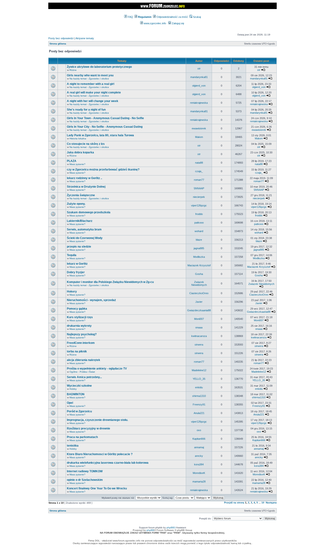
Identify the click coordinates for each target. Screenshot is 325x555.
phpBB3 (171, 527)
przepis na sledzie (79, 246)
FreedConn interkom (81, 343)
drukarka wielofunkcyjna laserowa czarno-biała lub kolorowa (107, 462)
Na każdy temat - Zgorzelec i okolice (89, 78)
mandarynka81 (199, 77)
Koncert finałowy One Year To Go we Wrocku (97, 488)
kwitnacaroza (199, 336)
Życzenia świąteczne (81, 195)
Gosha (199, 274)
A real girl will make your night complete (94, 92)
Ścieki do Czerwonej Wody (85, 238)
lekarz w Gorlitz (77, 263)
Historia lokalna (77, 138)
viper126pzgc (199, 205)
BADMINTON (75, 394)
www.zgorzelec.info (154, 23)
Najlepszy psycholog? (82, 334)
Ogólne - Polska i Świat (82, 371)
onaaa (198, 327)
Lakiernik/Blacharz (79, 221)
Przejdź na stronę (234, 502)
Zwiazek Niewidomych (199, 283)
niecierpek (199, 196)
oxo (199, 430)
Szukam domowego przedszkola (88, 212)
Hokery (72, 291)
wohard (199, 231)
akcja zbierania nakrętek (83, 360)
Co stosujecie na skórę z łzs (86, 144)
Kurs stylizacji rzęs (80, 317)
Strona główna (57, 43)
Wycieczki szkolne (79, 385)
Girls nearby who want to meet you (90, 75)
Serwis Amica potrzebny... (84, 377)
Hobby (73, 389)
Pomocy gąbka (77, 308)
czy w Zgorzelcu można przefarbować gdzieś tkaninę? (103, 169)
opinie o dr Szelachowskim (85, 480)
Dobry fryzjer (76, 272)
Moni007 (199, 318)
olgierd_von (199, 85)
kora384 (199, 464)
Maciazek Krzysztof (199, 265)
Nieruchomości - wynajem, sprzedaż (91, 300)
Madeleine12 (199, 370)
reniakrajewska (199, 102)
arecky (199, 455)
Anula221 (199, 413)
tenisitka (73, 445)
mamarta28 (199, 481)
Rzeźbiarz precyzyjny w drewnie (88, 428)
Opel (70, 402)
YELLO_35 (199, 378)
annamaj (199, 447)
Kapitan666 (198, 438)
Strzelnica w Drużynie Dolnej (86, 186)
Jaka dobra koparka (80, 152)
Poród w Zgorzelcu (79, 411)
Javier (198, 301)
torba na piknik (77, 351)
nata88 (199, 162)
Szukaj (196, 16)
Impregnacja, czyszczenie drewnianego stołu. (97, 420)
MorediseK (199, 473)
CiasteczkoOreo (198, 293)
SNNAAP (199, 188)
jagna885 (199, 248)
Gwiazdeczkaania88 (199, 310)
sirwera (199, 344)
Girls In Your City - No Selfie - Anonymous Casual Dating (105, 126)
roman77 (199, 179)
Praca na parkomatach (82, 437)
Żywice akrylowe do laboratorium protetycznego (99, 66)
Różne (73, 70)
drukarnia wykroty (79, 325)
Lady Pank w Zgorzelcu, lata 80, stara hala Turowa (100, 135)
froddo (199, 214)
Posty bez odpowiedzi (61, 38)
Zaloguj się (177, 23)
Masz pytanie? (77, 164)
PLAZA (71, 161)
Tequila (71, 255)
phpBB (150, 530)
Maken (199, 137)
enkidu (199, 387)
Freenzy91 (199, 404)
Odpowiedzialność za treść (172, 16)
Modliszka (199, 256)
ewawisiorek (199, 128)
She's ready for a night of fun (86, 109)
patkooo (199, 222)
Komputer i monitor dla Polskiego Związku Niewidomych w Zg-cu (110, 282)
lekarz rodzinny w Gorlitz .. (84, 178)
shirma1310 (199, 395)
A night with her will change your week (92, 101)
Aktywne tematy (84, 38)
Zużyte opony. (76, 203)
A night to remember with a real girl (90, 84)
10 (262, 502)
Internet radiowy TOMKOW (85, 471)
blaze (199, 239)
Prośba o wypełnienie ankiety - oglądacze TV (97, 368)
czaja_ (199, 171)
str (199, 68)
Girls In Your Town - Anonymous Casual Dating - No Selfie (105, 118)
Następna (271, 502)
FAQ (130, 16)
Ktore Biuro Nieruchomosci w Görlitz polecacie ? (100, 454)
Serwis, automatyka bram (84, 229)
